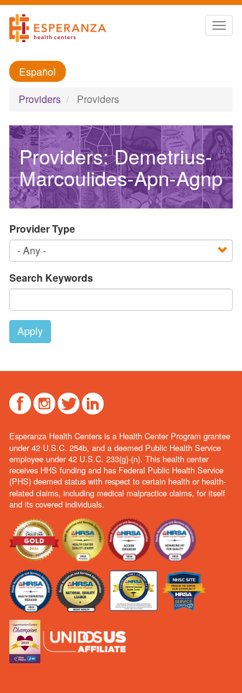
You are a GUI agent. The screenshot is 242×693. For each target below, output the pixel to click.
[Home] (57, 28)
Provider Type (42, 229)
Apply (30, 331)
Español (37, 71)
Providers (40, 99)
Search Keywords (51, 278)
